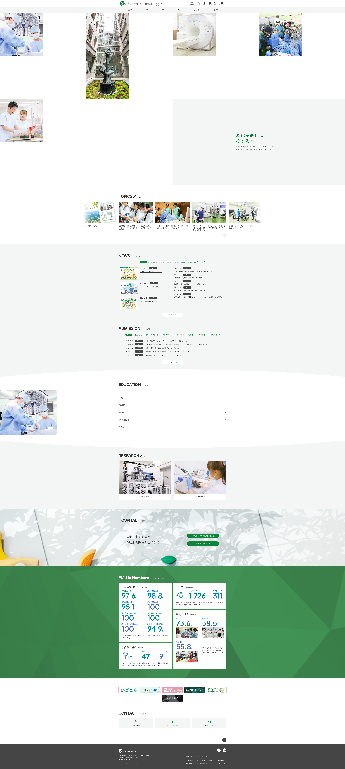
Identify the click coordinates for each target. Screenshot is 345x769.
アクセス (199, 4)
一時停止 (224, 235)
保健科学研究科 (213, 335)
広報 (202, 262)
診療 (179, 10)
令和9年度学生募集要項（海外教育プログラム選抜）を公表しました (168, 352)
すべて (143, 262)
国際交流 (183, 262)
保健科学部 (165, 335)
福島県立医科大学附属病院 (203, 536)
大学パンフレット (172, 725)
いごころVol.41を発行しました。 (150, 287)
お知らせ (152, 262)
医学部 (146, 335)
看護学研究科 (201, 335)
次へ (222, 212)
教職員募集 (189, 757)
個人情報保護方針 (202, 763)
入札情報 (197, 757)
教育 (147, 10)
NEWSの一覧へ (172, 315)
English (210, 4)
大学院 (121, 427)
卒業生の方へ (211, 760)
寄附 (204, 4)
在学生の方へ (201, 760)
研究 (163, 10)
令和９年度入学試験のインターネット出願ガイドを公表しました (166, 341)
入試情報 (215, 10)
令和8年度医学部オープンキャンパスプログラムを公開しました (166, 355)
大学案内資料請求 (136, 725)
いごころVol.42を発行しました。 (151, 272)
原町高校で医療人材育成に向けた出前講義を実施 (190, 284)
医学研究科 (190, 335)
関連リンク (213, 763)
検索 (215, 4)
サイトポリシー (190, 763)
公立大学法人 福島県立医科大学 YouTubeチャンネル (224, 750)
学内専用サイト (190, 760)
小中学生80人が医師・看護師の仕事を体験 (188, 278)
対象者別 (192, 4)
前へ (123, 212)
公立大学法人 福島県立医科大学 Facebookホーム (219, 750)
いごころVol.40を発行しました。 (151, 301)
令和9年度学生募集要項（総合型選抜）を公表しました (163, 348)
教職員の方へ (221, 760)
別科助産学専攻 (177, 335)
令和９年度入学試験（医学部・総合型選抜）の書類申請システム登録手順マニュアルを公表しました (178, 344)
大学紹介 (129, 10)
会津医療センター (203, 544)
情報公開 (204, 757)
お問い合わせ (222, 4)
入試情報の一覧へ (172, 362)
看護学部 (155, 335)
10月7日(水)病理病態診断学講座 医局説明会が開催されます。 (194, 271)
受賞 (174, 262)
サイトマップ (222, 763)
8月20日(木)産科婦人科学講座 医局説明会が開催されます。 (193, 290)
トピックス (193, 262)
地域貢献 (196, 10)
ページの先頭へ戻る (224, 740)
